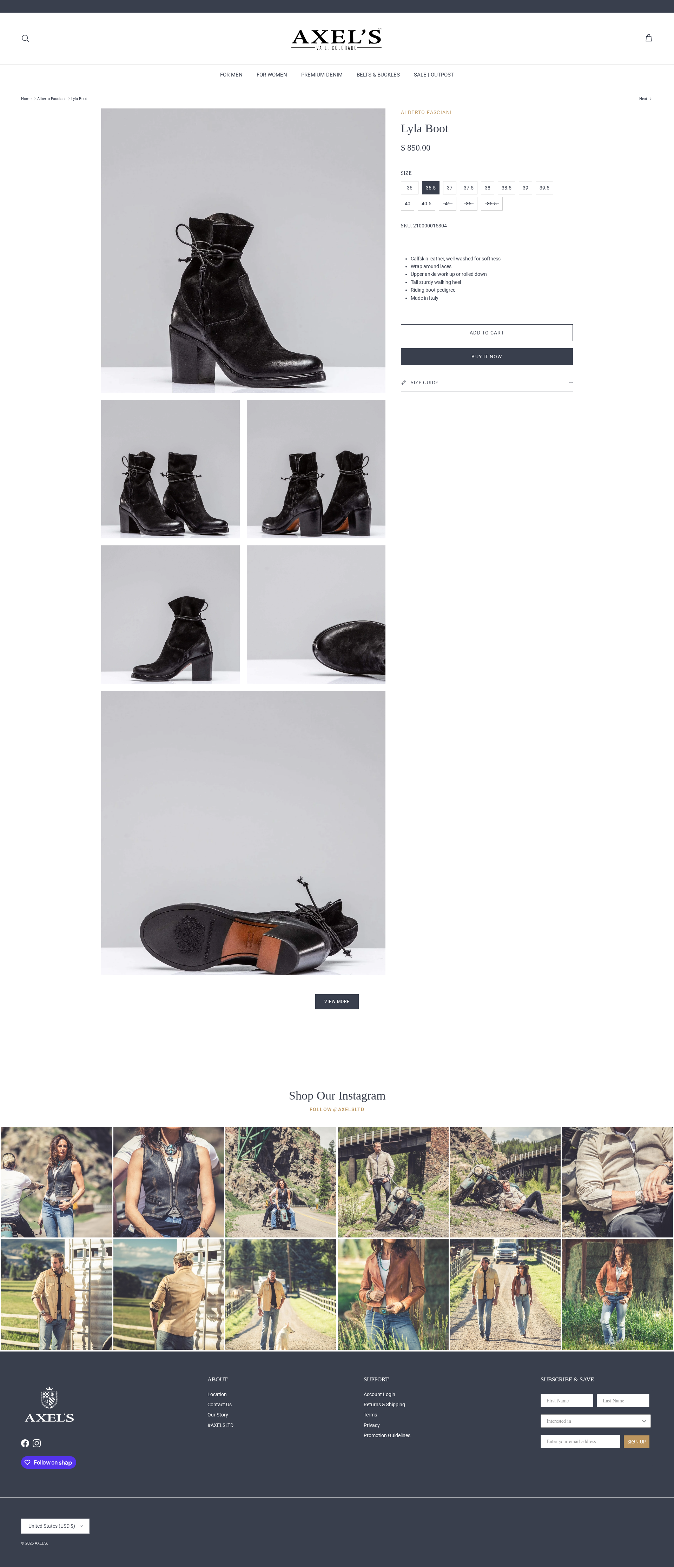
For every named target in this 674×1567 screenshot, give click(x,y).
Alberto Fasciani (51, 99)
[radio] (409, 188)
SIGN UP (636, 1441)
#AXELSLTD (220, 1425)
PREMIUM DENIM (322, 75)
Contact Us (219, 1404)
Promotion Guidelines (387, 1435)
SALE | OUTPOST (434, 75)
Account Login (379, 1394)
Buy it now (486, 356)
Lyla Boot (79, 99)
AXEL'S (41, 1543)
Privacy (372, 1425)
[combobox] (594, 1421)
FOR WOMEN (272, 75)
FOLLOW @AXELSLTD (337, 1109)
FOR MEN (231, 75)
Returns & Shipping (384, 1404)
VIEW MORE (337, 1001)
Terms (370, 1414)
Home (26, 99)
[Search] (25, 38)
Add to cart (487, 333)
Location (217, 1394)
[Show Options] (644, 1421)
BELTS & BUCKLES (378, 75)
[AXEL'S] (337, 38)
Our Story (217, 1414)
